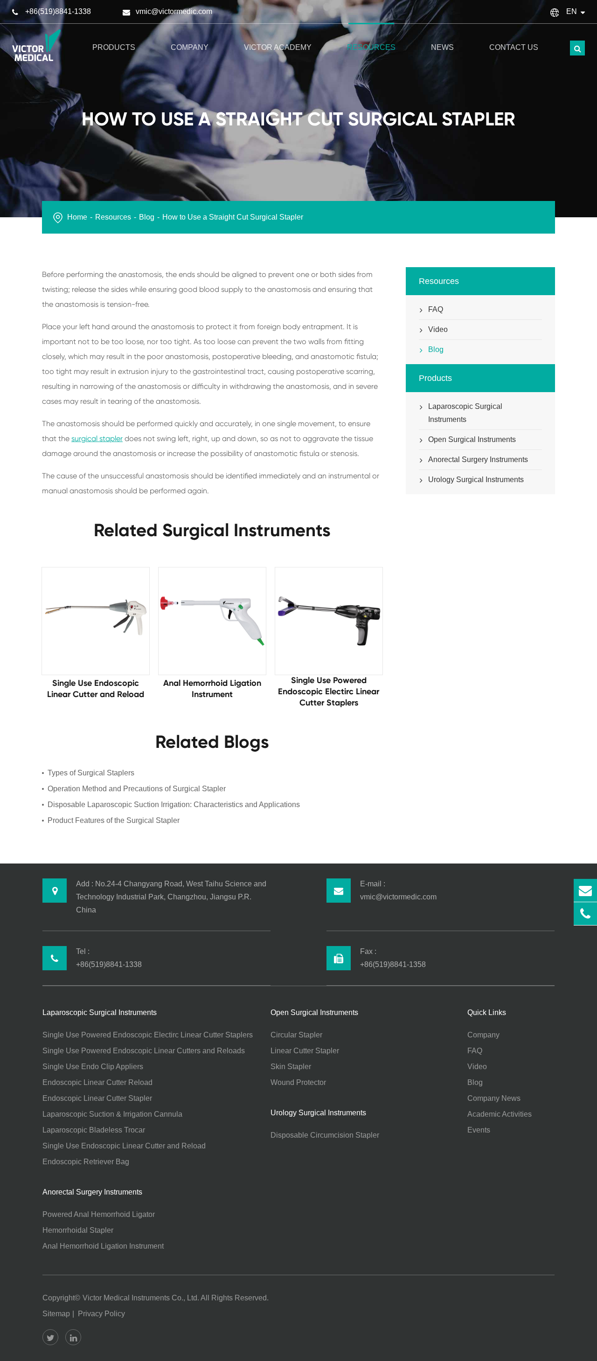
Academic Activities (499, 1114)
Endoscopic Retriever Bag (85, 1162)
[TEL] (585, 913)
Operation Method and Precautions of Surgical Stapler (137, 789)
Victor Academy (278, 47)
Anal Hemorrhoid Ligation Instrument (103, 1246)
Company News (494, 1098)
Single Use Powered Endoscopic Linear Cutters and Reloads (143, 1051)
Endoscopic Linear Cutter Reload (97, 1082)
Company (189, 47)
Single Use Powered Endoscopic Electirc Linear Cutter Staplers (147, 1035)
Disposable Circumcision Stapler (325, 1135)
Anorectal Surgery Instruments (478, 459)
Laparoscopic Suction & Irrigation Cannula (112, 1114)
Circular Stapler (296, 1035)
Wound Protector (298, 1082)
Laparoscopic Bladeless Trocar (93, 1130)
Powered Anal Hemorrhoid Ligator (98, 1214)
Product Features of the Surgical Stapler (114, 820)
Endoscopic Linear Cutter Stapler (97, 1098)
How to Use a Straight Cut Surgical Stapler (232, 217)
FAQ (435, 309)
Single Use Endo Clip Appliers (92, 1067)
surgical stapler (97, 438)
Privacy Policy (101, 1314)
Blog (146, 217)
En (571, 11)
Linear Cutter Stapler (305, 1051)
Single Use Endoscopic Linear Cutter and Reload (124, 1146)
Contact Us (513, 47)
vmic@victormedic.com (174, 11)
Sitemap (56, 1314)
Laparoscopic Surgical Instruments (465, 412)
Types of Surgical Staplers (91, 773)
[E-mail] (585, 890)
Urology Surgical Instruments (476, 480)
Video (438, 329)
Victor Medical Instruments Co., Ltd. (141, 1298)
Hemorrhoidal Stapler (77, 1230)
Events (478, 1130)
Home (77, 217)
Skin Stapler (291, 1067)
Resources (371, 47)
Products (113, 47)
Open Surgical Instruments (472, 439)
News (442, 47)
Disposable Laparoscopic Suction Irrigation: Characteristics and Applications (174, 804)
